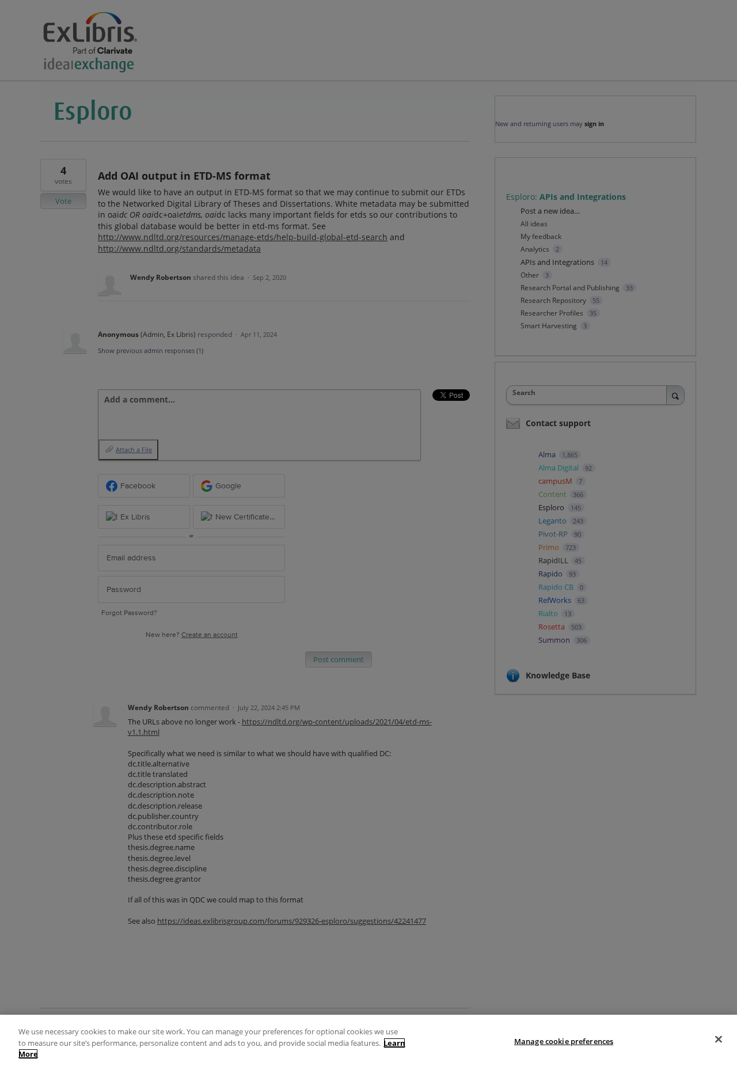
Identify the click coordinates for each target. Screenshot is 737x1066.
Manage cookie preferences (563, 1040)
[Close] (718, 1039)
